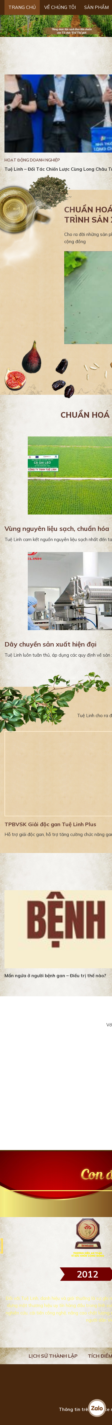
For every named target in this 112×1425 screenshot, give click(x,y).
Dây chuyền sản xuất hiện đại (50, 644)
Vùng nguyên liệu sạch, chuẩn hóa (56, 528)
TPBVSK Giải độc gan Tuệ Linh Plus (50, 824)
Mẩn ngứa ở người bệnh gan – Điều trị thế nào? (55, 975)
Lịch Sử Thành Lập (53, 1356)
